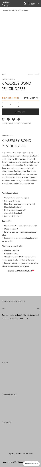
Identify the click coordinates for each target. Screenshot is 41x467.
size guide (9, 241)
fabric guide (24, 266)
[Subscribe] (37, 308)
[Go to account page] (29, 4)
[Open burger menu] (38, 3)
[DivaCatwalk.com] (6, 4)
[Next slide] (37, 74)
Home (5, 10)
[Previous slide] (30, 74)
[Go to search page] (25, 3)
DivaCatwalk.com (8, 79)
